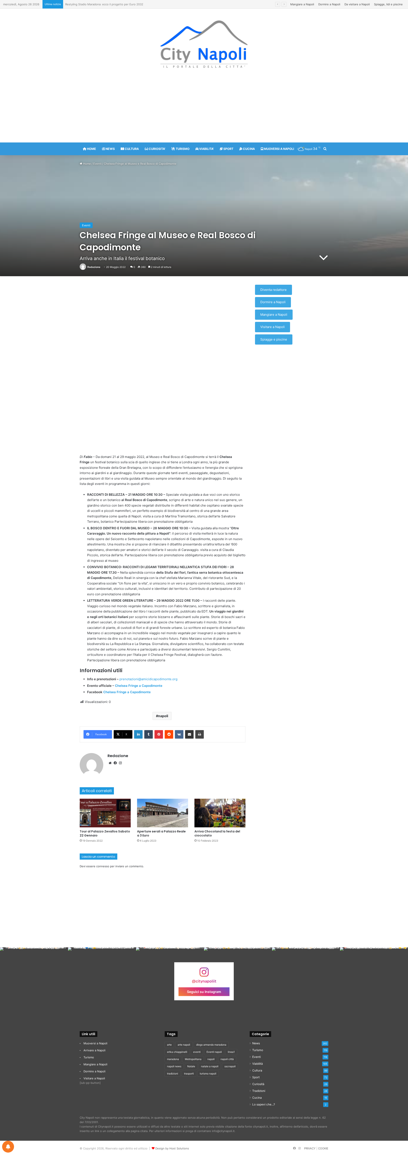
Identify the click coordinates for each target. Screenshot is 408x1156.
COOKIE (323, 1148)
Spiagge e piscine (273, 339)
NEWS (110, 149)
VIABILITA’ (206, 149)
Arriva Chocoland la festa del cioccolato (217, 833)
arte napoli (184, 1044)
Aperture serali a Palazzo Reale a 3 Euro (161, 833)
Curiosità (258, 1084)
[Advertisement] (204, 108)
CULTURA (131, 149)
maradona (173, 1059)
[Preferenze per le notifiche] (8, 1147)
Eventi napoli (214, 1051)
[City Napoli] (204, 43)
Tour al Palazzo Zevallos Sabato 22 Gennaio (105, 833)
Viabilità (257, 1063)
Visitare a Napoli (272, 327)
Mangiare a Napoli (302, 4)
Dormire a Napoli (329, 4)
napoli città (227, 1059)
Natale (191, 1066)
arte (169, 1044)
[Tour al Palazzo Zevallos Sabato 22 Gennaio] (105, 813)
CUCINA (248, 149)
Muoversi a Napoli (95, 1043)
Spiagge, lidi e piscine (388, 4)
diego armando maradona (211, 1044)
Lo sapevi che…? (263, 1104)
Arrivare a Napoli (94, 1050)
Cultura (257, 1070)
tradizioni (172, 1073)
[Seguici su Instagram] (204, 974)
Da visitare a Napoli (357, 4)
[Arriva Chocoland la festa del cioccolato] (219, 813)
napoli (163, 716)
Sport (256, 1077)
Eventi (97, 163)
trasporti (189, 1073)
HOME (91, 149)
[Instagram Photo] (34, 981)
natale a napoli (209, 1066)
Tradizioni (258, 1091)
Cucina (257, 1097)
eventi (197, 1051)
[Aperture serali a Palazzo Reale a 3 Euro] (162, 813)
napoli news (174, 1066)
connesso (102, 866)
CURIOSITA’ (156, 149)
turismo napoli (208, 1073)
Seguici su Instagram (204, 991)
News (256, 1043)
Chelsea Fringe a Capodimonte (139, 686)
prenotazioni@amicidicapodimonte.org (148, 679)
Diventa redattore (273, 290)
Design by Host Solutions (172, 1148)
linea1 (231, 1051)
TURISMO (182, 149)
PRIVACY (310, 1148)
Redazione (93, 267)
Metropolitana (193, 1059)
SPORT (228, 149)
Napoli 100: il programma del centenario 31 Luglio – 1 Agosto (105, 4)
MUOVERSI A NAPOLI (278, 149)
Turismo (89, 1057)
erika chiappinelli (177, 1051)
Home (86, 163)
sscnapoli (230, 1066)
